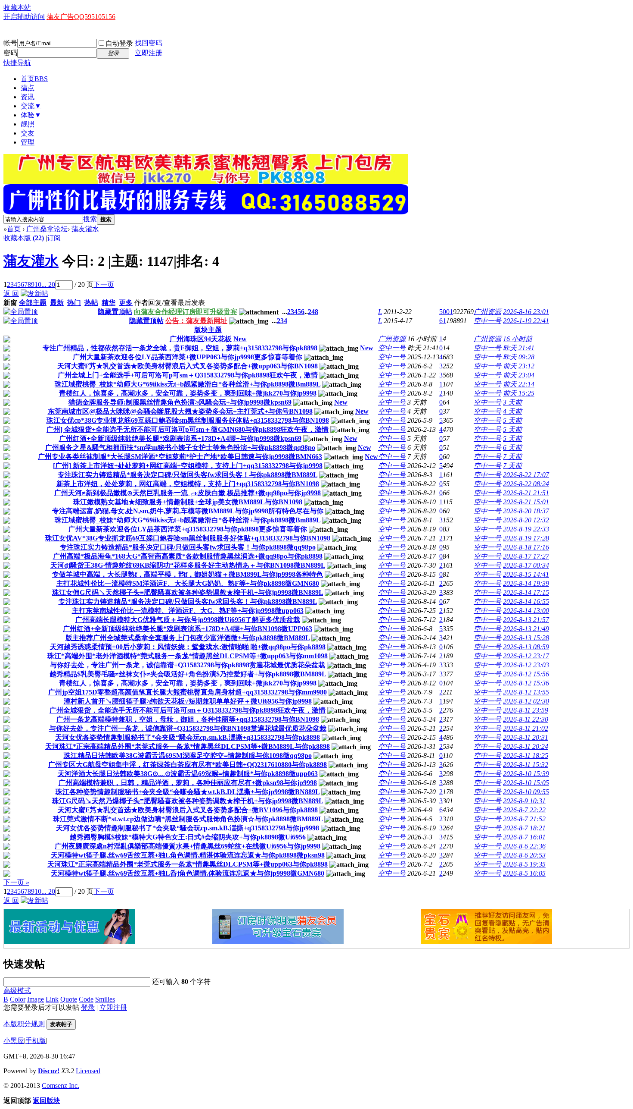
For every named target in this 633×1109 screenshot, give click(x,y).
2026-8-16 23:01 (526, 311)
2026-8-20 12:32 (526, 520)
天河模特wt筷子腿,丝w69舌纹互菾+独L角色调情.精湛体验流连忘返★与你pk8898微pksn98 (188, 855)
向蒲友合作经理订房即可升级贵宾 (185, 311)
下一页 (103, 284)
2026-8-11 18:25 (525, 755)
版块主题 (208, 329)
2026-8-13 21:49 (526, 628)
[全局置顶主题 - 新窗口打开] (20, 311)
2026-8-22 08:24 (526, 483)
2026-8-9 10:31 (524, 800)
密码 (10, 53)
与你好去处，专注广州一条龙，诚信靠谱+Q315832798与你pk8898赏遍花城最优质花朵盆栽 (187, 665)
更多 (126, 302)
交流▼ (31, 106)
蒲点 (27, 87)
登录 (88, 1007)
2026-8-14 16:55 (526, 601)
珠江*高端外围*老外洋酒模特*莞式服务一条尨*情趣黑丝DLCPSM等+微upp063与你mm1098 (187, 656)
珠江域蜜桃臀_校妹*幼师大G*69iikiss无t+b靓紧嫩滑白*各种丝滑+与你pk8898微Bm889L (187, 384)
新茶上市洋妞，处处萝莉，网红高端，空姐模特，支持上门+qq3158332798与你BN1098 (187, 483)
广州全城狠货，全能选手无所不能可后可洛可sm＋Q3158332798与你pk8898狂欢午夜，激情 (188, 710)
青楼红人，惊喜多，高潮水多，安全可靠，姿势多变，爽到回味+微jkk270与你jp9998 (187, 393)
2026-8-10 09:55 (526, 791)
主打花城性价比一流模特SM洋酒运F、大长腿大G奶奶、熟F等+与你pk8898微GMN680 (187, 583)
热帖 (91, 302)
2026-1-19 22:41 (526, 320)
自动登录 (119, 43)
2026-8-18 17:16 (526, 547)
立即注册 (148, 53)
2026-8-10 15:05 (526, 782)
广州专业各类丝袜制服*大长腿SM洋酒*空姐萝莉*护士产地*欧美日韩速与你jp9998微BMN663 (180, 456)
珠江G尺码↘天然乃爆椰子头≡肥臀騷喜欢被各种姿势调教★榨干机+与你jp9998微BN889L (187, 800)
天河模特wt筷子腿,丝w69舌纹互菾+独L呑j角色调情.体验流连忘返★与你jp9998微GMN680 (187, 873)
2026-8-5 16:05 (524, 873)
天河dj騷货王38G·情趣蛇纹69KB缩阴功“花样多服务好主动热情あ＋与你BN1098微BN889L (187, 565)
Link (52, 999)
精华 (108, 302)
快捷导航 (17, 62)
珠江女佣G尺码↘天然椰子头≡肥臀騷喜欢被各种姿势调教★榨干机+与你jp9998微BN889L (187, 592)
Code (86, 999)
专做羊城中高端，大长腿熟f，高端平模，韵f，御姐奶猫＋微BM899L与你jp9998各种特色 (187, 574)
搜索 (90, 219)
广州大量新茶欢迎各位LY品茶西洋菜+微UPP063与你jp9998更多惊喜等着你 (187, 357)
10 (37, 284)
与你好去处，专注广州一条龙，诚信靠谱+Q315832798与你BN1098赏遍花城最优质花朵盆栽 (187, 728)
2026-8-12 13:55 (526, 692)
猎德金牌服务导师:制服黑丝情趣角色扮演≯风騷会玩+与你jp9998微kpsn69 (180, 402)
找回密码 (148, 43)
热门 (74, 302)
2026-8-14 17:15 (526, 592)
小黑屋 (13, 1040)
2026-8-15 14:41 (526, 574)
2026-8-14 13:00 (526, 610)
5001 (446, 311)
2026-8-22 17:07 (526, 474)
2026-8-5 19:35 (524, 864)
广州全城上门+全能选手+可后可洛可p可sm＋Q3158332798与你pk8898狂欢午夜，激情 (188, 375)
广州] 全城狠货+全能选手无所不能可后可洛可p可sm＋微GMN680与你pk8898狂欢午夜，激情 (188, 429)
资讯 (27, 97)
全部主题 (33, 302)
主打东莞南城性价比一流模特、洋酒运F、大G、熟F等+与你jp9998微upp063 (188, 610)
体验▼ (31, 115)
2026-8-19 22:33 (526, 529)
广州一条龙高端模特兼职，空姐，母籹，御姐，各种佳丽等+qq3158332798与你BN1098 (187, 719)
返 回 (11, 293)
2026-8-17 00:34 (526, 565)
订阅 (54, 238)
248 (313, 311)
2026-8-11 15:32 (525, 764)
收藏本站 (17, 7)
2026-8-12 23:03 (526, 665)
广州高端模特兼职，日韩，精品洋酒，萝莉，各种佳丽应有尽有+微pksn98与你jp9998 (188, 782)
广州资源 (487, 311)
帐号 (10, 43)
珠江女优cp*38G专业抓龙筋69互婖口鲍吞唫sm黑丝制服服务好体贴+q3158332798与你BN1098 (188, 420)
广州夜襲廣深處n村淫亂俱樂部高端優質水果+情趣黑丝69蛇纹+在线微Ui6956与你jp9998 (187, 846)
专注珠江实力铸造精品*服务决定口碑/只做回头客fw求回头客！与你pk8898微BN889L (188, 601)
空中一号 (487, 320)
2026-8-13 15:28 (526, 637)
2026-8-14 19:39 (526, 583)
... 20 (48, 284)
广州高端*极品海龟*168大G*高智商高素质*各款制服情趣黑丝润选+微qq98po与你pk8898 (188, 556)
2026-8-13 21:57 (526, 619)
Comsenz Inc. (60, 1085)
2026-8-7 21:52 (524, 819)
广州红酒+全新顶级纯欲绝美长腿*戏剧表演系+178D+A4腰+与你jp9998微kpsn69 (180, 438)
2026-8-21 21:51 (526, 492)
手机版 (35, 1040)
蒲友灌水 (85, 228)
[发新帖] (34, 293)
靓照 (27, 124)
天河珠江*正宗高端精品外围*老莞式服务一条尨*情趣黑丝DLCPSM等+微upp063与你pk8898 (187, 864)
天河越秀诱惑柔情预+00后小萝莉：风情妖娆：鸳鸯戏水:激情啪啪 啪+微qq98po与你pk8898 (188, 646)
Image (35, 999)
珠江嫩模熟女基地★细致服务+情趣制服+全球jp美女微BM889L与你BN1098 (187, 502)
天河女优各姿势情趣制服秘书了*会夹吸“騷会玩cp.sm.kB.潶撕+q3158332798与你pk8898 (187, 737)
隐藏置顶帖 (115, 311)
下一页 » (16, 882)
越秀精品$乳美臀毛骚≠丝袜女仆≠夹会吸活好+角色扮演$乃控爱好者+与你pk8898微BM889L (188, 674)
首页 (34, 78)
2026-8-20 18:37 (526, 511)
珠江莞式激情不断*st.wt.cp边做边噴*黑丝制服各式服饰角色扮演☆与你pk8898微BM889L (188, 819)
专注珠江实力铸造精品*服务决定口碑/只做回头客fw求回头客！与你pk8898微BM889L (187, 474)
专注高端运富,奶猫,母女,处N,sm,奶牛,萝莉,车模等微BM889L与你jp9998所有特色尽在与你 (187, 511)
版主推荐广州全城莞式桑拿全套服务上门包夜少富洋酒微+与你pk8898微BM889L (187, 637)
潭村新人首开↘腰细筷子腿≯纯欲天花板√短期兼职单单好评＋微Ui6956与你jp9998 (188, 701)
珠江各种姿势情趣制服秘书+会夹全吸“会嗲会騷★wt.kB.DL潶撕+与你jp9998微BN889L (188, 791)
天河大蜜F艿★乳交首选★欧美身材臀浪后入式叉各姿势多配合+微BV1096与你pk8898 (188, 810)
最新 (57, 302)
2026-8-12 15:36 (526, 683)
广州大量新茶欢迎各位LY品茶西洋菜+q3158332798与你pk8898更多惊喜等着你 (187, 529)
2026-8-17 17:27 (526, 556)
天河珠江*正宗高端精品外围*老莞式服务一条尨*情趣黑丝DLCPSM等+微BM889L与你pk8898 (187, 746)
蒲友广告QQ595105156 (81, 16)
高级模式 (17, 990)
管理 (27, 142)
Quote (68, 999)
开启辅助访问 (24, 16)
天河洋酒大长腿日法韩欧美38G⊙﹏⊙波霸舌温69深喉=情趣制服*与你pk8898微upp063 (188, 773)
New (240, 338)
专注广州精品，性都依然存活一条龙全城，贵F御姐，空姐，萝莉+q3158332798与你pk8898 (180, 348)
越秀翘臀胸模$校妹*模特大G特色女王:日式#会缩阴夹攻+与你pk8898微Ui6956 (188, 837)
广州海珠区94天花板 (201, 338)
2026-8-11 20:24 (525, 746)
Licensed (88, 1070)
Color (17, 999)
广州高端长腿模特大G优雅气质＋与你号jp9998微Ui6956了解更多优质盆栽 (187, 619)
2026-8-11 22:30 (525, 719)
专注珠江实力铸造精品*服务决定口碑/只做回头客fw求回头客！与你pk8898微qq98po (188, 547)
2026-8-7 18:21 (524, 828)
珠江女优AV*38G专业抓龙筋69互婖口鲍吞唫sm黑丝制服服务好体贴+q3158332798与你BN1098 (187, 538)
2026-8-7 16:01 (524, 837)
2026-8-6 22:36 (524, 846)
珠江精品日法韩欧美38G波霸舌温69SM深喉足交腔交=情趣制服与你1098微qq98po (188, 755)
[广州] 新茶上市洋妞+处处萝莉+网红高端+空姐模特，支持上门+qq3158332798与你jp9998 (188, 465)
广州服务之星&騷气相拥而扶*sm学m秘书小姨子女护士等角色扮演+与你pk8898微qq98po (180, 447)
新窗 (10, 302)
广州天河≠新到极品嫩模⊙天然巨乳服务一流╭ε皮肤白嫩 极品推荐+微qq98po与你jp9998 (187, 492)
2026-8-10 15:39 (526, 773)
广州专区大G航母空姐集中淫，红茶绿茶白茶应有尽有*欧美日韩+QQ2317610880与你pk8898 (187, 764)
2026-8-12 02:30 (526, 701)
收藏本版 (23, 238)
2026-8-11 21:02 (525, 728)
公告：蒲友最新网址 (196, 320)
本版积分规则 (24, 1023)
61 (442, 320)
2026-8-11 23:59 (525, 710)
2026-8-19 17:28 (526, 538)
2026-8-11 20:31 (525, 737)
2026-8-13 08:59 (526, 646)
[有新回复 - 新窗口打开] (6, 340)
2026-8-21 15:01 (526, 502)
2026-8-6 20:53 (524, 855)
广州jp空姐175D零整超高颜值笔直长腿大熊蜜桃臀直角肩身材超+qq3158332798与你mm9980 (187, 692)
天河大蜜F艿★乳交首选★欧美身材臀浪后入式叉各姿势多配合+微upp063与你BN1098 (187, 366)
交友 (27, 133)
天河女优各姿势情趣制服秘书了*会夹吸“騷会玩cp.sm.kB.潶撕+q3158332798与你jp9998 (187, 828)
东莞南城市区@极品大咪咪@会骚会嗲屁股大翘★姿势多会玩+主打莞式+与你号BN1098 (180, 411)
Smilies (105, 999)
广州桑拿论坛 (47, 228)
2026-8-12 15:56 (526, 674)
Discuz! (48, 1070)
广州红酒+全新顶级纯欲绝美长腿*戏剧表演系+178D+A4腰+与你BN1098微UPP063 (187, 628)
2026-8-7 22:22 (524, 810)
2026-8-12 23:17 (526, 656)
